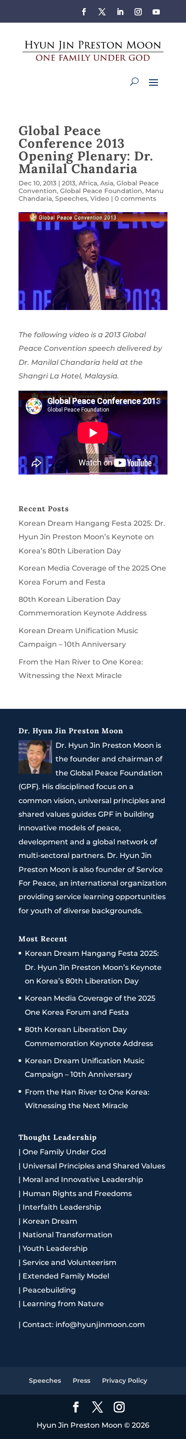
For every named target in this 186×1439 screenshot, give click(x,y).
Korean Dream (50, 1221)
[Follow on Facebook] (84, 12)
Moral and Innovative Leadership (83, 1179)
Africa (88, 183)
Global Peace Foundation (101, 191)
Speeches (71, 198)
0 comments (135, 198)
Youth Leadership (55, 1248)
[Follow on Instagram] (138, 12)
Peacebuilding (49, 1290)
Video (99, 198)
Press (81, 1380)
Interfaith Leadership (62, 1207)
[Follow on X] (102, 12)
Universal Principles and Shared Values (94, 1166)
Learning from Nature (63, 1303)
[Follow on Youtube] (156, 12)
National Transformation (67, 1235)
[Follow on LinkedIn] (120, 12)
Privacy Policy (124, 1380)
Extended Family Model (66, 1276)
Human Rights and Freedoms (77, 1193)
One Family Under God (64, 1152)
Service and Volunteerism (69, 1262)
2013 (68, 183)
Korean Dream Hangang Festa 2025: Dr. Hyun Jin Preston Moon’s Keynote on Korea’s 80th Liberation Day (92, 537)
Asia (106, 183)
